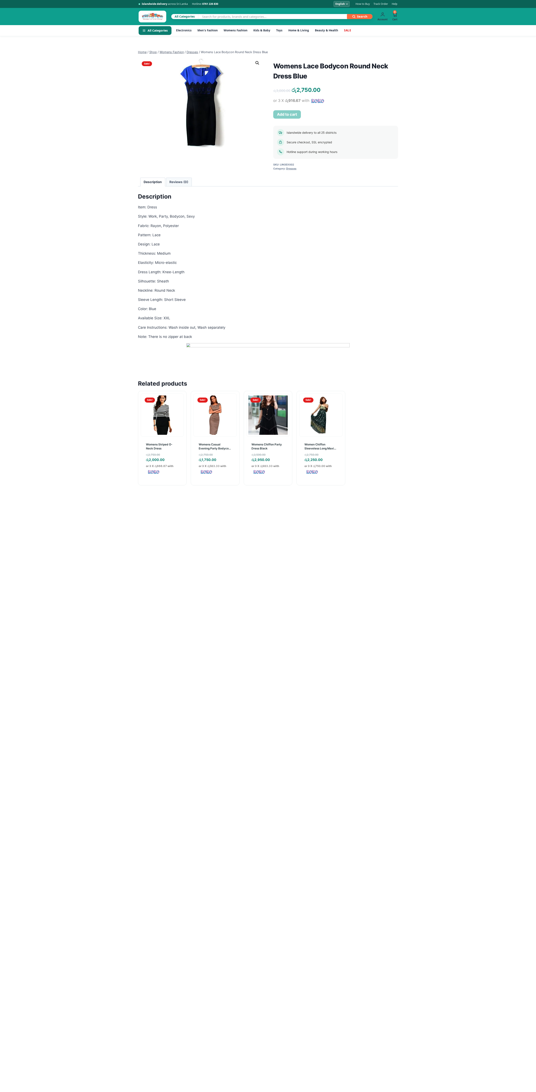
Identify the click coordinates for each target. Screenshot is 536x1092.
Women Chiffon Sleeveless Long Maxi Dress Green (319, 448)
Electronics (184, 30)
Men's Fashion (207, 30)
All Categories (158, 30)
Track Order (381, 4)
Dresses (291, 168)
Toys (279, 30)
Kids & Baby (261, 30)
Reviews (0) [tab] (178, 182)
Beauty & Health (326, 30)
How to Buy (363, 4)
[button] (257, 63)
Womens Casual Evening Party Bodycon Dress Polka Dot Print (214, 448)
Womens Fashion (235, 30)
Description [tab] (153, 182)
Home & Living (298, 30)
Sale (347, 30)
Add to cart (287, 114)
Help (394, 4)
